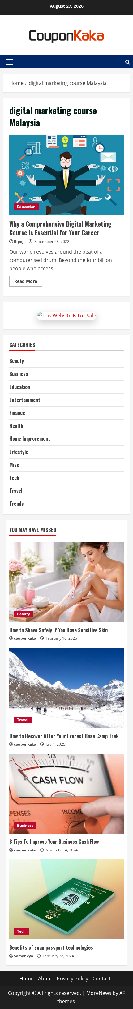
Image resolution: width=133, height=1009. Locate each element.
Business (18, 373)
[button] (9, 61)
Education (26, 206)
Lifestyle (18, 452)
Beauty (16, 360)
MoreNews (98, 993)
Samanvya (23, 956)
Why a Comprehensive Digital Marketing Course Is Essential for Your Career (66, 175)
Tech (14, 477)
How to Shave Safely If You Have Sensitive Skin (58, 630)
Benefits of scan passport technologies (51, 947)
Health (16, 425)
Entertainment (24, 400)
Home (26, 978)
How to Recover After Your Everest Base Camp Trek (63, 736)
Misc (14, 464)
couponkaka (25, 638)
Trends (16, 503)
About (45, 978)
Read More (28, 282)
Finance (17, 412)
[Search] (127, 62)
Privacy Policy (72, 978)
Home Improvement (29, 438)
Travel (15, 490)
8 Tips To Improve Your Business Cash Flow (54, 841)
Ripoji (19, 241)
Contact (101, 978)
